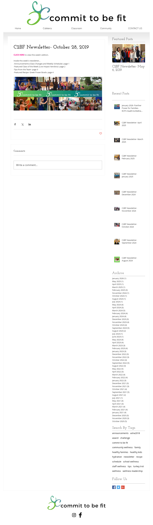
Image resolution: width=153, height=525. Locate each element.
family (137, 447)
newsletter (129, 456)
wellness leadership (133, 471)
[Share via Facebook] (15, 124)
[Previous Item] (117, 53)
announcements (120, 433)
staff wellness (119, 466)
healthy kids (136, 452)
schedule (116, 461)
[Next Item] (140, 53)
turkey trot (138, 466)
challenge (125, 438)
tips (129, 466)
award (115, 438)
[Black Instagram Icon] (74, 515)
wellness (116, 471)
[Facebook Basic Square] (114, 487)
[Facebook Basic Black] (80, 515)
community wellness (122, 447)
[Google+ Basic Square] (123, 487)
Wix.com (27, 519)
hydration (117, 456)
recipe (139, 456)
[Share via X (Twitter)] (22, 124)
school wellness (131, 461)
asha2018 (135, 433)
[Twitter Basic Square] (118, 487)
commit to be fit (120, 442)
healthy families (120, 452)
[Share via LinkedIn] (29, 124)
